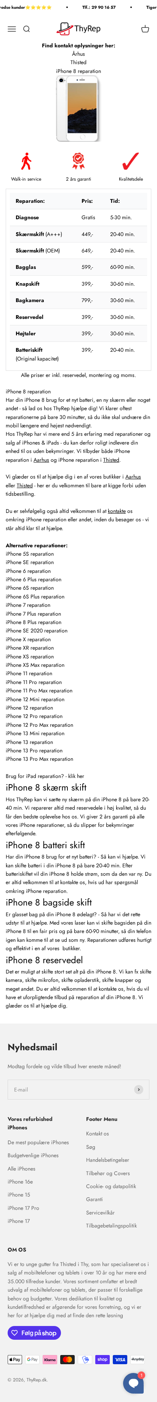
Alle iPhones (21, 1168)
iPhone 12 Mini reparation (35, 699)
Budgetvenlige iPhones (33, 1155)
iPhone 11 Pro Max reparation (39, 690)
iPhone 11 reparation (29, 673)
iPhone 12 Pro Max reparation (39, 725)
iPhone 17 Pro (23, 1208)
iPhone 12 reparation (29, 708)
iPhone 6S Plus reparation (35, 596)
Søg (90, 1147)
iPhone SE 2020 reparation (36, 630)
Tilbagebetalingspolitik (111, 1225)
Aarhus (41, 460)
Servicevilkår (100, 1212)
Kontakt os (97, 1133)
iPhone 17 (19, 1221)
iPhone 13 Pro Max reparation (39, 759)
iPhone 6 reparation (28, 571)
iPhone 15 (19, 1194)
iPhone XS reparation (30, 656)
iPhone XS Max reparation (35, 665)
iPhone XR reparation (30, 648)
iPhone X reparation (28, 639)
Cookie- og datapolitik (111, 1186)
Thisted (78, 62)
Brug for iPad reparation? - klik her (45, 776)
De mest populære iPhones (38, 1142)
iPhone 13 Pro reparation (34, 750)
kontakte (117, 511)
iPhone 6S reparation (30, 588)
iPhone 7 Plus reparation (33, 614)
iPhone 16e (20, 1181)
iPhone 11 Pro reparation (34, 682)
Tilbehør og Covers (108, 1173)
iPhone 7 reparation (28, 605)
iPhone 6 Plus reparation (34, 579)
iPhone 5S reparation (30, 554)
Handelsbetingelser (107, 1160)
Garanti (94, 1199)
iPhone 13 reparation (29, 742)
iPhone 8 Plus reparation (33, 622)
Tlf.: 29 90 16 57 (96, 7)
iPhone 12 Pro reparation (34, 716)
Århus (78, 54)
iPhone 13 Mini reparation (35, 733)
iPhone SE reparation (30, 562)
